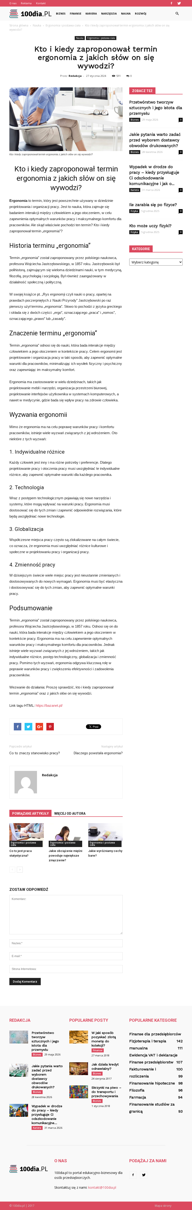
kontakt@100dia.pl (102, 1187)
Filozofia (136, 1090)
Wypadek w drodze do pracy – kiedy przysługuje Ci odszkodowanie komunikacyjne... (47, 1114)
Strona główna (18, 25)
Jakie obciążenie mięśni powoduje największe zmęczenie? (65, 855)
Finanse (75, 13)
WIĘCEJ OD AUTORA (69, 813)
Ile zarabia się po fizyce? (153, 204)
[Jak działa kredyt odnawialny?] (78, 1068)
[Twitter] (179, 3)
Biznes (61, 13)
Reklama (26, 3)
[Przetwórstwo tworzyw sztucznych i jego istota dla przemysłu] (18, 1037)
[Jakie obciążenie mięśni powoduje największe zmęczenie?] (66, 835)
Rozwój (140, 13)
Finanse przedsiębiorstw (151, 1062)
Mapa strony (163, 1206)
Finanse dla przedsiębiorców (155, 1034)
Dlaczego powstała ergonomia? (98, 753)
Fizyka (134, 211)
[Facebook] (171, 3)
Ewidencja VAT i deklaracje (153, 1055)
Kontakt (41, 3)
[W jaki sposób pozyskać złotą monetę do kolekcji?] (78, 1037)
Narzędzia (109, 13)
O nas (12, 3)
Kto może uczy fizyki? (150, 225)
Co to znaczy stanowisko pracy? (34, 753)
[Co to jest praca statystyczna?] (26, 835)
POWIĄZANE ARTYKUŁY (30, 813)
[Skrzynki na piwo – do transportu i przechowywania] (78, 1091)
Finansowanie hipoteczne (152, 1083)
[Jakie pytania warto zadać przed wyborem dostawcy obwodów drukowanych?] (18, 1070)
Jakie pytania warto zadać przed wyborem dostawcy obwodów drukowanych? (155, 140)
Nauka (126, 13)
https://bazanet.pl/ (49, 705)
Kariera (91, 13)
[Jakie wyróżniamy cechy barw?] (105, 835)
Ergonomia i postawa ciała (101, 38)
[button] (177, 13)
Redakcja (75, 76)
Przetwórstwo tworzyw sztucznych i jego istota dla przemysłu (155, 108)
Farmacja (137, 1097)
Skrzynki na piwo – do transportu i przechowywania (106, 1092)
